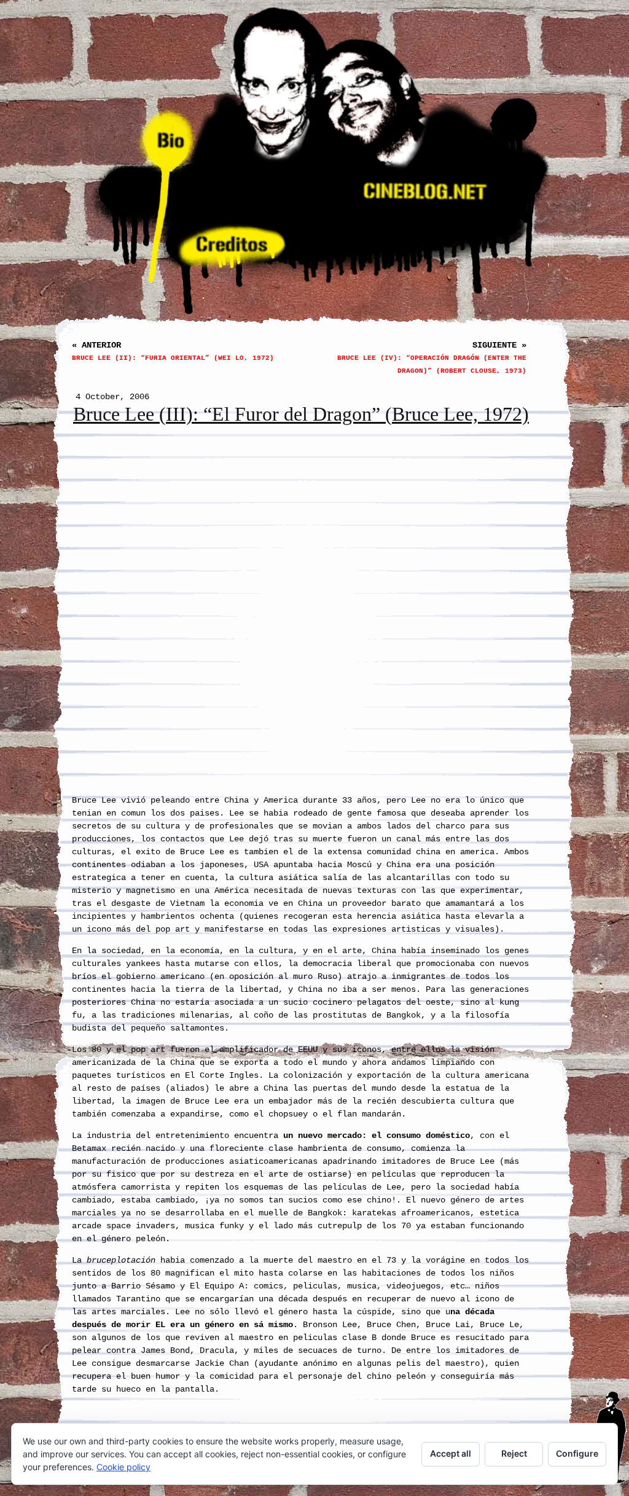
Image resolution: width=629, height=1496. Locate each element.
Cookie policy (123, 1467)
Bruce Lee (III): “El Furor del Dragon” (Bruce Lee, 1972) (301, 414)
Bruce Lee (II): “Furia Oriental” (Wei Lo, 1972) (173, 358)
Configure (577, 1453)
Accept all (450, 1453)
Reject (514, 1453)
